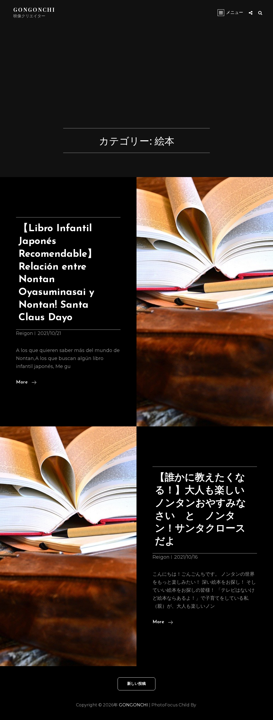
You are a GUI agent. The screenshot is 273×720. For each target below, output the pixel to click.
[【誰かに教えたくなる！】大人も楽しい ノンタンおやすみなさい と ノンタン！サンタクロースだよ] (68, 546)
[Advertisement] (138, 88)
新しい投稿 (136, 684)
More (26, 383)
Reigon (24, 333)
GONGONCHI (34, 9)
